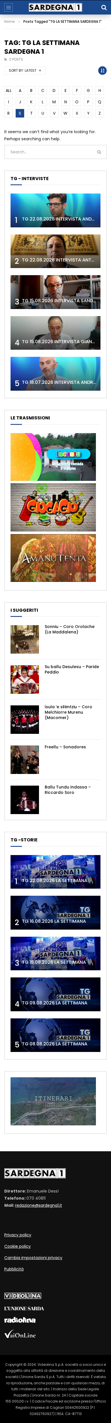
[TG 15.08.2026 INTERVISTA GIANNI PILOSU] (55, 333)
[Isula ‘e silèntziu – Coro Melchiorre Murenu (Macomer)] (25, 719)
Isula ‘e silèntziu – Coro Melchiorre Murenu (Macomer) (68, 712)
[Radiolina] (20, 1321)
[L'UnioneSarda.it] (24, 1309)
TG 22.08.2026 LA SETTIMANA (54, 880)
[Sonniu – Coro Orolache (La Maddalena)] (25, 639)
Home (9, 21)
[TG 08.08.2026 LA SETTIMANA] (55, 1035)
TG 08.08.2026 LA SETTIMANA (54, 1044)
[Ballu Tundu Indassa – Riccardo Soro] (25, 800)
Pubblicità (14, 1269)
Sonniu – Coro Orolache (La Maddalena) (69, 629)
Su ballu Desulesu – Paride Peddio (72, 669)
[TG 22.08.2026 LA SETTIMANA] (55, 872)
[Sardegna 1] (55, 7)
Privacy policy (17, 1235)
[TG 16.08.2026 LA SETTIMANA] (55, 913)
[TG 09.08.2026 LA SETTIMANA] (55, 994)
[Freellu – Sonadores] (25, 760)
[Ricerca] (104, 7)
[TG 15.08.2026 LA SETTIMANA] (55, 954)
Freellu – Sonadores (65, 747)
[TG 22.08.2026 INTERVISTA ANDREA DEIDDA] (55, 210)
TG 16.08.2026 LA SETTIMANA (54, 921)
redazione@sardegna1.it (38, 1205)
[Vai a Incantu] (53, 479)
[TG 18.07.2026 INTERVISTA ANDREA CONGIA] (55, 374)
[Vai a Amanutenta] (53, 580)
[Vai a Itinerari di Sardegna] (53, 1124)
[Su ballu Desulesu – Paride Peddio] (25, 679)
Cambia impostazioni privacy (33, 1258)
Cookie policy (17, 1246)
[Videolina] (22, 1297)
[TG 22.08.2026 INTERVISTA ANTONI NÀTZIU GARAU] (55, 251)
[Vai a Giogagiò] (53, 530)
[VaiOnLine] (20, 1336)
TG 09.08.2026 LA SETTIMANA (54, 1003)
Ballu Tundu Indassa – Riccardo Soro (68, 789)
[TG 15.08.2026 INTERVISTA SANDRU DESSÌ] (55, 292)
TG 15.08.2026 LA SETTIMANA (54, 962)
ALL (9, 90)
